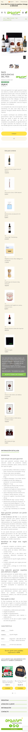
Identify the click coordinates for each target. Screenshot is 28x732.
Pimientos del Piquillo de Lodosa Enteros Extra (13, 306)
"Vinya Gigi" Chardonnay (11, 237)
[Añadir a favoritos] (14, 139)
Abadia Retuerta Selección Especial (14, 328)
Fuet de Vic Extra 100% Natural (13, 192)
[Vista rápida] (9, 679)
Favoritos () (24, 1)
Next (25, 677)
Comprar (14, 133)
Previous (2, 677)
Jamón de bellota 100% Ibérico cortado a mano (13, 419)
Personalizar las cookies (18, 371)
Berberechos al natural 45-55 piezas (12, 214)
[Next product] (26, 19)
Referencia (4, 80)
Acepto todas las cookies (14, 374)
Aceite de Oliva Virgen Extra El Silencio (13, 170)
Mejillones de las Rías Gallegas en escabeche (14, 259)
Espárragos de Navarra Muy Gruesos (12, 283)
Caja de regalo (8, 350)
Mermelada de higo (10, 441)
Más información (6, 371)
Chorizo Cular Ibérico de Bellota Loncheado (13, 395)
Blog (2, 1)
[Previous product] (25, 19)
